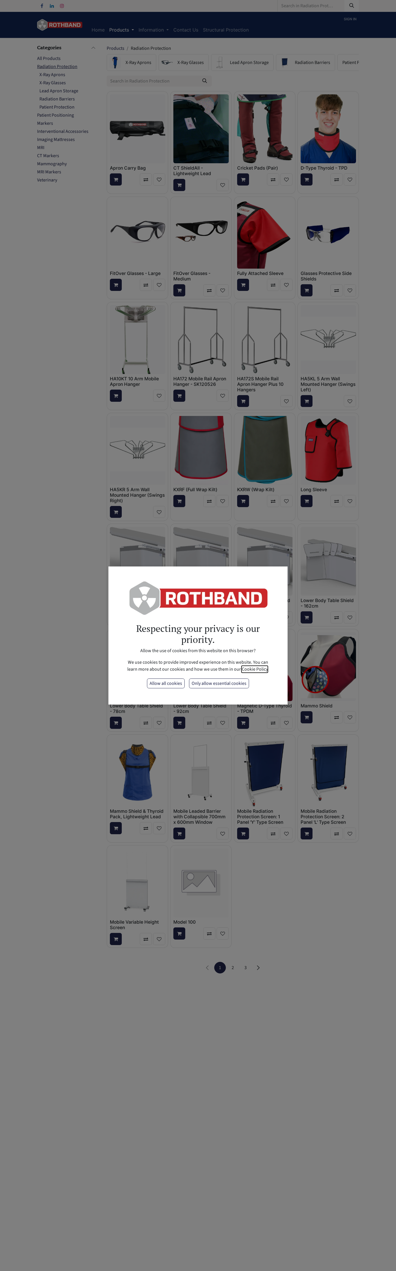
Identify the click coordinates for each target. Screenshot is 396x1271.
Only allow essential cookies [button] (219, 683)
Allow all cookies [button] (166, 683)
